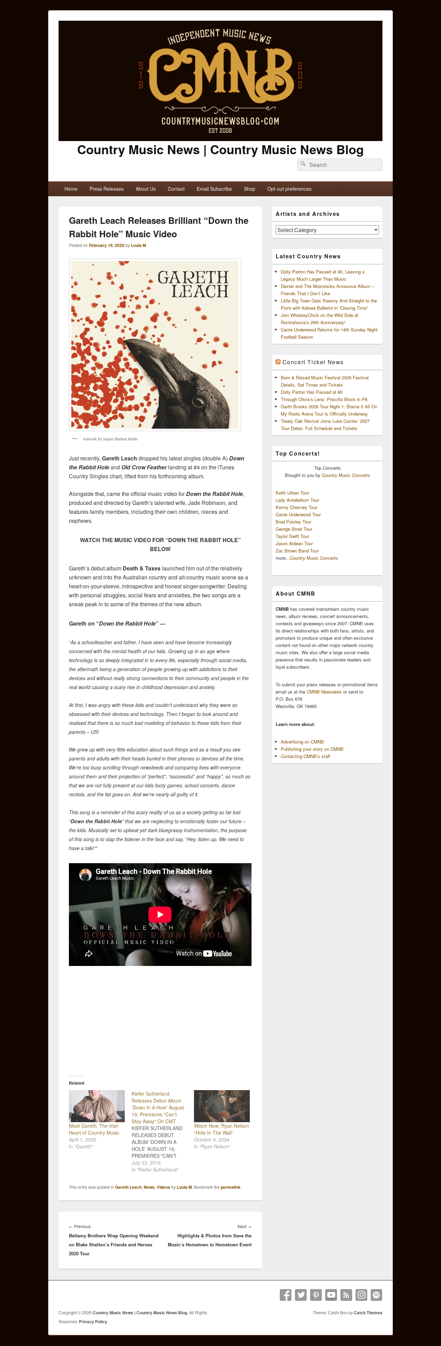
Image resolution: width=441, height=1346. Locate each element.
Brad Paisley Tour (293, 521)
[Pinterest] (316, 1295)
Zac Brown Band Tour (297, 550)
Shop (249, 188)
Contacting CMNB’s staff (305, 756)
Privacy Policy (93, 1321)
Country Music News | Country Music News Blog (220, 149)
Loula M (138, 245)
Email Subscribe (214, 188)
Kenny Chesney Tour (296, 507)
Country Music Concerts (346, 475)
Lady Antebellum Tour (297, 500)
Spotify (376, 1295)
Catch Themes (368, 1312)
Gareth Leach (128, 1187)
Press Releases (107, 188)
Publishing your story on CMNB (312, 749)
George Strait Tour (294, 529)
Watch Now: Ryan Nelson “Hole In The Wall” (221, 1129)
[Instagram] (361, 1295)
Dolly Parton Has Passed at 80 (311, 392)
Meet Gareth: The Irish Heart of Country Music (94, 1129)
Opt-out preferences (289, 188)
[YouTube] (331, 1295)
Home (71, 188)
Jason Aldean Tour (294, 543)
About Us (146, 188)
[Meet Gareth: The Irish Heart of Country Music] (97, 1106)
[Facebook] (285, 1295)
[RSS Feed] (346, 1295)
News (149, 1187)
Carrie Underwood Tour (298, 514)
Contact (176, 188)
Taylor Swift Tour (292, 536)
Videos (163, 1187)
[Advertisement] (160, 1016)
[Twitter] (301, 1295)
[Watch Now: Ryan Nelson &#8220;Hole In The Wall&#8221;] (222, 1106)
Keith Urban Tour (292, 492)
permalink (230, 1187)
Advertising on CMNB (302, 741)
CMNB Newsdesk (324, 691)
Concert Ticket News (313, 362)
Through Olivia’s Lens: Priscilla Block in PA (324, 399)
